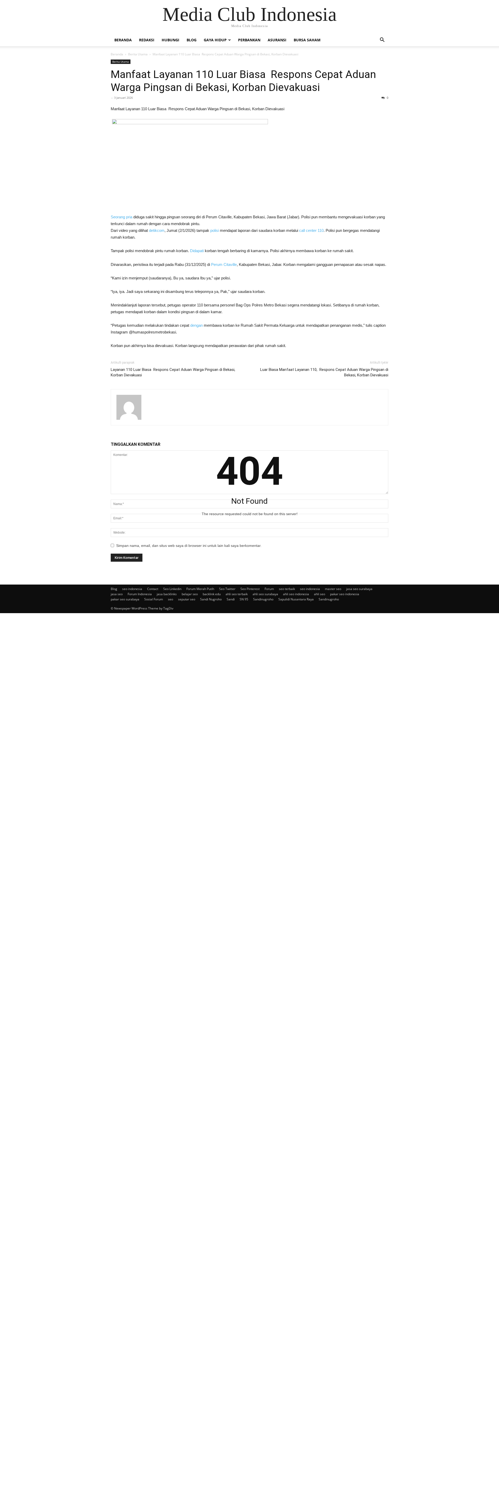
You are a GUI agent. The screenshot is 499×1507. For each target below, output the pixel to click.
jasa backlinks (167, 594)
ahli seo (319, 594)
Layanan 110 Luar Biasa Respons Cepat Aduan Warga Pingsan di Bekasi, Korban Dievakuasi (173, 372)
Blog (191, 39)
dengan (196, 325)
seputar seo (186, 599)
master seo (333, 589)
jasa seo (117, 594)
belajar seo (190, 594)
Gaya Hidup (215, 39)
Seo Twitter (227, 589)
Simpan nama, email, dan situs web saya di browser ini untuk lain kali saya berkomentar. (188, 545)
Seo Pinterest (250, 589)
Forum (269, 589)
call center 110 (311, 230)
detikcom (157, 230)
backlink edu (212, 594)
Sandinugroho (263, 599)
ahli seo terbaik (237, 594)
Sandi (231, 599)
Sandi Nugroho (211, 599)
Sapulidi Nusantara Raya (296, 599)
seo (170, 599)
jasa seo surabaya (359, 589)
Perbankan (249, 39)
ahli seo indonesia (296, 594)
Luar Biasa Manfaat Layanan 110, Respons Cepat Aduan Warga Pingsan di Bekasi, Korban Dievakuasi (324, 372)
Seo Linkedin (172, 589)
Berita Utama (138, 54)
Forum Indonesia (140, 594)
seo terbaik (287, 589)
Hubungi (170, 39)
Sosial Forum (153, 599)
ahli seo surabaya (265, 594)
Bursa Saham (307, 39)
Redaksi (146, 39)
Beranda (123, 39)
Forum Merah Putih (200, 589)
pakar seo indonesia (344, 594)
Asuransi (277, 39)
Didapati (197, 250)
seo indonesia (132, 589)
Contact (152, 589)
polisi (214, 230)
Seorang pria (121, 217)
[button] (382, 40)
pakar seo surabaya (125, 599)
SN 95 (244, 599)
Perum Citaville (224, 264)
